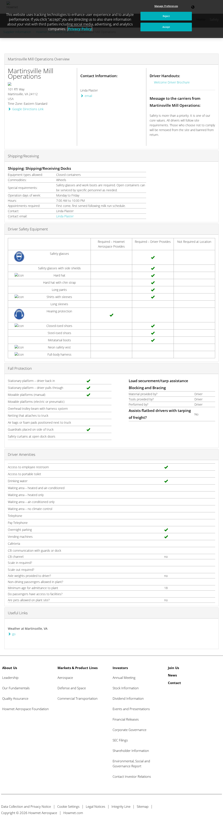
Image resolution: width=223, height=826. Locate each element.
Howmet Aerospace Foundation (25, 709)
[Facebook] (202, 812)
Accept (166, 26)
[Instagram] (218, 812)
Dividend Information (128, 698)
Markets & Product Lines (77, 668)
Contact (174, 683)
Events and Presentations (131, 709)
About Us (9, 668)
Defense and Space (71, 688)
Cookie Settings (68, 806)
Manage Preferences (166, 6)
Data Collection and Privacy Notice (26, 806)
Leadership (10, 677)
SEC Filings (120, 740)
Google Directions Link (28, 109)
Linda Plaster (65, 216)
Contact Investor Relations (132, 776)
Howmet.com (73, 813)
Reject (166, 16)
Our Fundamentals (16, 688)
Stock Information (126, 688)
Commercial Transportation (77, 698)
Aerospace (65, 677)
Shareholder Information (131, 750)
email (88, 96)
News (172, 675)
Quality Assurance (15, 698)
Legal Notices (95, 806)
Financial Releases (126, 719)
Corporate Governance (129, 730)
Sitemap (143, 806)
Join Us (173, 668)
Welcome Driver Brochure (172, 82)
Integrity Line (121, 806)
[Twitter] (194, 812)
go (13, 634)
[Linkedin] (210, 812)
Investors (120, 668)
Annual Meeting (124, 677)
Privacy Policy (80, 29)
